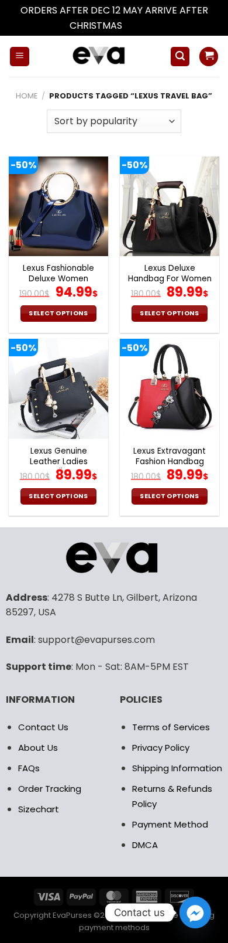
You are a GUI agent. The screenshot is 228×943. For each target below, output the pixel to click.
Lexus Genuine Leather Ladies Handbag (59, 461)
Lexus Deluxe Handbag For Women (170, 273)
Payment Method (170, 824)
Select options (58, 313)
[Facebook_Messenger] (195, 912)
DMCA (145, 845)
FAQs (29, 768)
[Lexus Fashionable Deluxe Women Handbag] (58, 206)
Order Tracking (49, 788)
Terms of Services (171, 727)
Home (26, 96)
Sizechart (38, 809)
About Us (38, 747)
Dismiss (141, 25)
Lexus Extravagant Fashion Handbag (169, 456)
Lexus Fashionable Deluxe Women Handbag (58, 278)
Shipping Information (177, 768)
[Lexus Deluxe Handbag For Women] (169, 206)
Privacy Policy (160, 747)
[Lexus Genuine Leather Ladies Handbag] (58, 388)
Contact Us (43, 727)
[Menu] (19, 56)
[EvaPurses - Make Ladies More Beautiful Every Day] (100, 56)
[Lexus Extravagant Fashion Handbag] (169, 388)
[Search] (180, 56)
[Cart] (208, 56)
